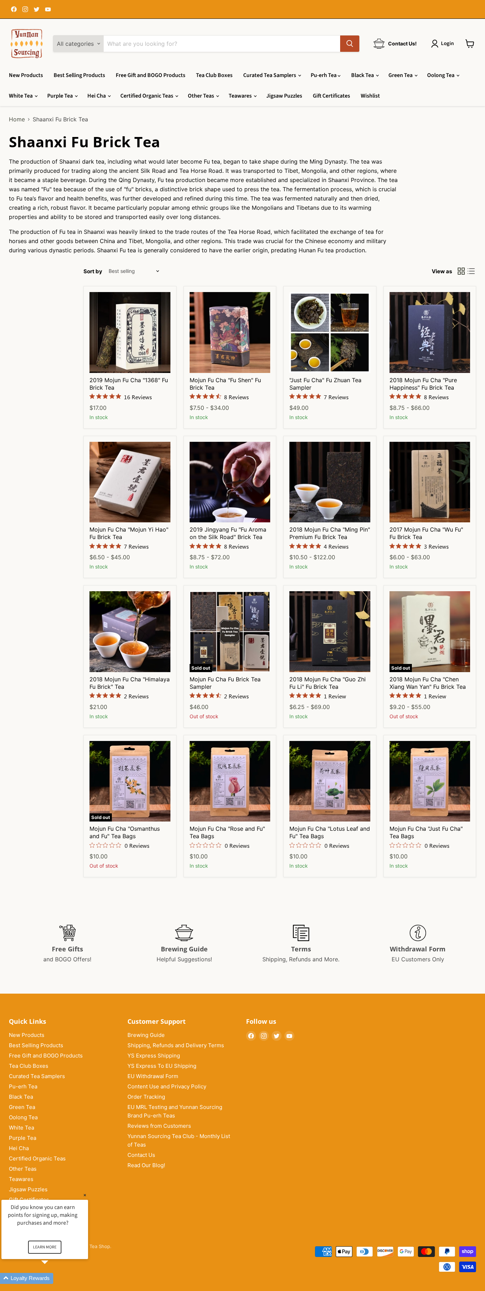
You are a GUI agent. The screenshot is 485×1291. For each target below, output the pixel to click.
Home (17, 119)
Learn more (44, 1247)
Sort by (92, 271)
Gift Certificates (331, 96)
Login (447, 43)
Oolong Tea (441, 75)
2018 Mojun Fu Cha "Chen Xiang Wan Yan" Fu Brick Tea (427, 683)
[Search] (349, 43)
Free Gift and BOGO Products (150, 75)
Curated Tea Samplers (270, 75)
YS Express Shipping (153, 1055)
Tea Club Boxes (214, 75)
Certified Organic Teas (147, 96)
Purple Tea (60, 96)
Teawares (241, 96)
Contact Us (141, 1155)
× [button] (84, 1195)
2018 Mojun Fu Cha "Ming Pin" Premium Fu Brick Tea (329, 533)
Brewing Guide (146, 1035)
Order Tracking (146, 1096)
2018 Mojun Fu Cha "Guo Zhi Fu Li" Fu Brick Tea (327, 683)
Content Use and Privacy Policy (166, 1086)
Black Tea (363, 75)
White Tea (21, 96)
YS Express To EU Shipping (161, 1065)
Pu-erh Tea (324, 75)
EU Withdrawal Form (152, 1076)
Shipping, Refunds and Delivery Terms (175, 1045)
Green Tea (401, 75)
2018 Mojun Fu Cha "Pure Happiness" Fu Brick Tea (423, 384)
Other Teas (201, 96)
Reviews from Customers (159, 1125)
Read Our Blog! (146, 1165)
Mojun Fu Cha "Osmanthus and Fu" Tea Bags (124, 832)
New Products (26, 75)
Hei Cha (97, 96)
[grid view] (461, 271)
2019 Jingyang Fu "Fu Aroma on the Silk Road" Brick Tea (228, 533)
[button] (53, 1278)
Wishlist (370, 96)
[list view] (471, 271)
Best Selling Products (79, 75)
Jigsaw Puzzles (284, 96)
